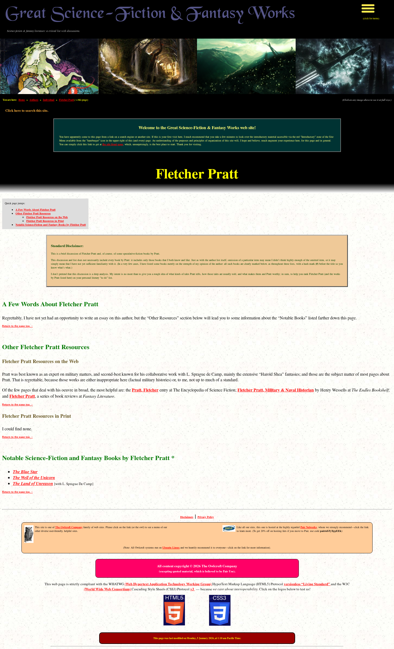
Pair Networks (308, 527)
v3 (192, 588)
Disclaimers (186, 517)
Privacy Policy (206, 517)
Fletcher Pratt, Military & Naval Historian (275, 390)
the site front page (112, 144)
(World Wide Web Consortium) (108, 588)
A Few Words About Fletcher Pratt (35, 209)
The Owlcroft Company (69, 527)
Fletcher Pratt (66, 100)
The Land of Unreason (33, 483)
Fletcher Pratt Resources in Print (45, 221)
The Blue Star (25, 472)
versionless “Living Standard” (307, 583)
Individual (48, 100)
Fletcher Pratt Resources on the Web (47, 217)
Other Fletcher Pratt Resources (33, 213)
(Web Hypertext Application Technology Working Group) (168, 583)
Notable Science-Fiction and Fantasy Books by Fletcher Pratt (51, 224)
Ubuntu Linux (171, 547)
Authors (33, 100)
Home (21, 100)
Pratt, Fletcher (145, 390)
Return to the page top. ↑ (17, 326)
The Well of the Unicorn (34, 477)
